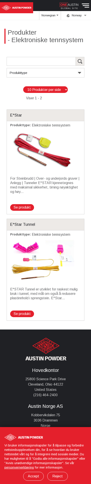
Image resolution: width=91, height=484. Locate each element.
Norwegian (49, 15)
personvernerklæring (19, 467)
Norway (76, 15)
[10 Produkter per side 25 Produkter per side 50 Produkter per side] (45, 90)
